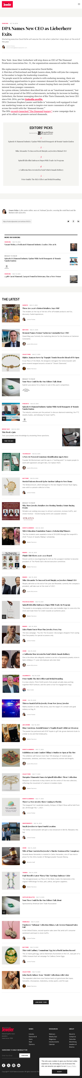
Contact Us (72, 1036)
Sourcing (5, 23)
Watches (25, 330)
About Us (72, 1034)
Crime (24, 651)
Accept (59, 1072)
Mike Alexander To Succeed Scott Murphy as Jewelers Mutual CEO (41, 151)
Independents (27, 823)
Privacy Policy (71, 1066)
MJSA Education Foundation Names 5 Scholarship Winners (46, 531)
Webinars (52, 1034)
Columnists (26, 675)
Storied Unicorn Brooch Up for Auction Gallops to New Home (47, 481)
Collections (26, 354)
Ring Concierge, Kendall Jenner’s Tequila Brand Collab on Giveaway (50, 728)
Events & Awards (28, 528)
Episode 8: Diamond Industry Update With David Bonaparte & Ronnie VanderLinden (41, 141)
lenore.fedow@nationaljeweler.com (16, 48)
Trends (24, 872)
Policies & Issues (28, 602)
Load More (41, 1002)
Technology (26, 454)
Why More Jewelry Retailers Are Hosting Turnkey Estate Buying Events (48, 506)
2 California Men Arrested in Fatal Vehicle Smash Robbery (41, 170)
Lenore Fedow (10, 46)
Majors (24, 552)
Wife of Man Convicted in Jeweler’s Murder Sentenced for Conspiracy (50, 851)
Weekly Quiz (53, 1036)
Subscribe (72, 1039)
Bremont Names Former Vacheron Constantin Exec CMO (45, 333)
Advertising (72, 1042)
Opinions (32, 1044)
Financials (25, 922)
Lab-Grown (26, 725)
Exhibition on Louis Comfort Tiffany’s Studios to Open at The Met (48, 752)
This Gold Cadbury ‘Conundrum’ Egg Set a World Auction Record (48, 950)
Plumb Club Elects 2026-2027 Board (37, 555)
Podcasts (25, 404)
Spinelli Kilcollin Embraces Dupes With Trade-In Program (41, 160)
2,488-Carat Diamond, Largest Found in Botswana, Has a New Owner (32, 276)
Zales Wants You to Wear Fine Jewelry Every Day (42, 629)
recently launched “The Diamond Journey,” (31, 111)
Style (30, 1042)
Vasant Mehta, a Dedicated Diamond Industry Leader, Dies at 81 (30, 244)
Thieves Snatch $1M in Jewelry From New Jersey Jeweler (45, 703)
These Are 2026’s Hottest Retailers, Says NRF (40, 308)
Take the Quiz (8, 441)
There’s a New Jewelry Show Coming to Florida (41, 802)
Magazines (52, 1039)
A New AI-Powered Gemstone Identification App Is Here (45, 457)
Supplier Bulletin (28, 897)
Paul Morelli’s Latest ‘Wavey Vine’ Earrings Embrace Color (46, 876)
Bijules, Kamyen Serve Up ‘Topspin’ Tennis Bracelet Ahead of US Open (50, 357)
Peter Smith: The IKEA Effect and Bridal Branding (41, 179)
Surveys (25, 305)
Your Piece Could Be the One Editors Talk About (41, 381)
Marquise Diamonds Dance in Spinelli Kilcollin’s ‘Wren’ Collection (49, 777)
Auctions (25, 478)
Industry (31, 1034)
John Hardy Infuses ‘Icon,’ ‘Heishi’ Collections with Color (45, 975)
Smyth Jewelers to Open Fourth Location (39, 826)
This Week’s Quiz (9, 432)
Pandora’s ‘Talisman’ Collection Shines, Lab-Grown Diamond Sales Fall (50, 926)
